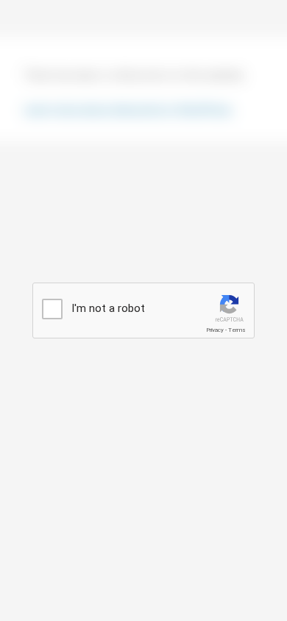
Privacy (215, 330)
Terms (237, 330)
